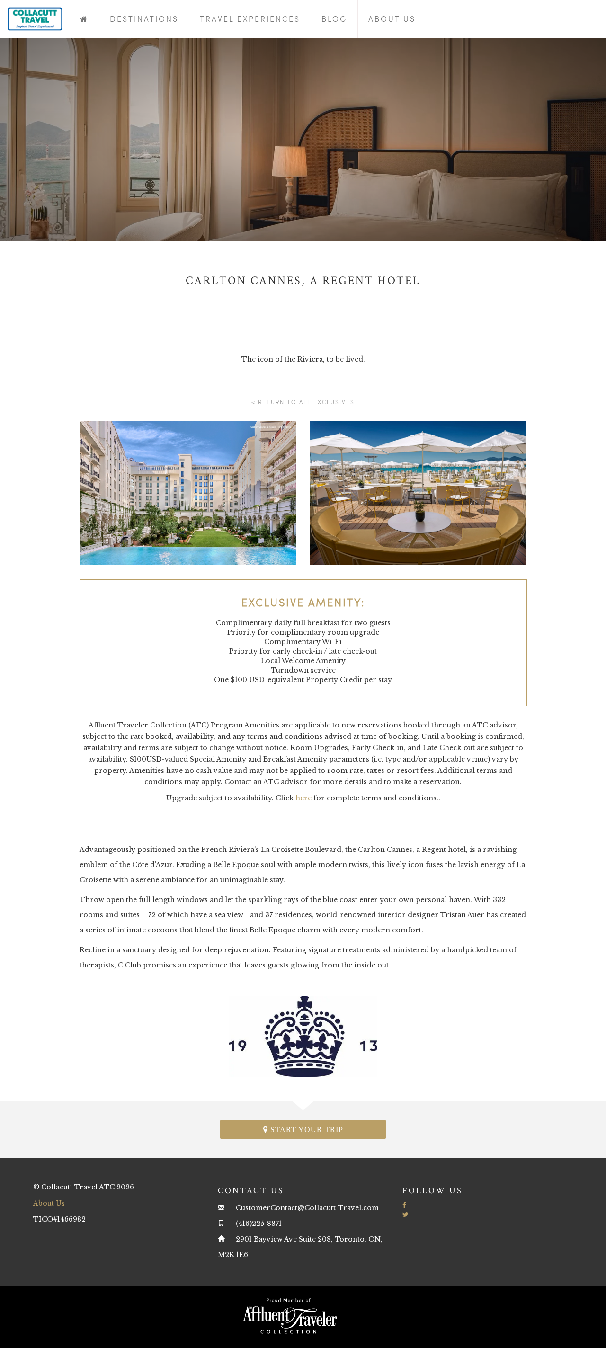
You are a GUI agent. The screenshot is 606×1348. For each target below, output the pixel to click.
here (303, 798)
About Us (392, 19)
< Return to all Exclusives (303, 402)
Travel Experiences (250, 19)
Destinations (144, 19)
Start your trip (305, 1130)
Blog (334, 19)
